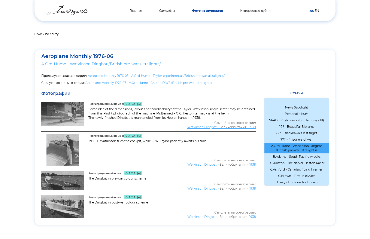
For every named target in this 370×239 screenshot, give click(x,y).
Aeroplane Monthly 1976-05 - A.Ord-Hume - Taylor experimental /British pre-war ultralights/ (156, 76)
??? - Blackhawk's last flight (296, 133)
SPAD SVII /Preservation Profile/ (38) (296, 120)
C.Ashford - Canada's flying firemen (296, 169)
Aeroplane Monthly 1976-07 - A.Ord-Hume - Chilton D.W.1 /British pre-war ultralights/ (148, 83)
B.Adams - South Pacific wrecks (297, 157)
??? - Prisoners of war (296, 139)
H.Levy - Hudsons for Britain (297, 182)
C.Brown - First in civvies (296, 176)
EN (317, 11)
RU (311, 11)
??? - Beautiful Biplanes (296, 127)
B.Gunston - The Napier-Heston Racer (297, 163)
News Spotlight (296, 107)
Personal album (296, 114)
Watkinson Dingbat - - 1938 (221, 127)
